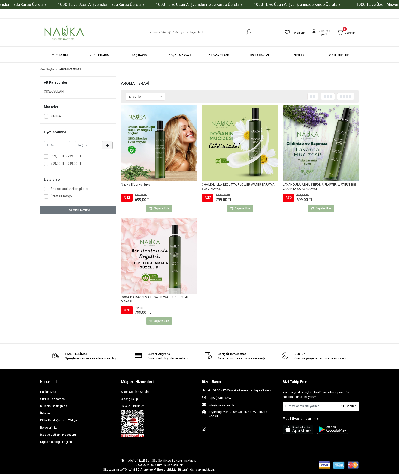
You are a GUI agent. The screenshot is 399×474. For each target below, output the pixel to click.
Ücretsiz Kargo (61, 196)
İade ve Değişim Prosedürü (58, 434)
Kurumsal (48, 382)
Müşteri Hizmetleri (137, 382)
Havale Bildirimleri (133, 406)
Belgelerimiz (48, 427)
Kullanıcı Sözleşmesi (54, 406)
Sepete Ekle (161, 208)
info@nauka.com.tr (221, 405)
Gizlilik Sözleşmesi (52, 399)
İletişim (45, 413)
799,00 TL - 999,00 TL (66, 163)
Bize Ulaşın (211, 382)
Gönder (350, 406)
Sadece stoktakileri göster (69, 189)
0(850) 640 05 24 (219, 398)
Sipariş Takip (129, 399)
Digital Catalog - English (56, 442)
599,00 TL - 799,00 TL (66, 156)
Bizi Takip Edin (295, 382)
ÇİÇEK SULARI (54, 91)
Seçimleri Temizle (78, 210)
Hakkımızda (48, 391)
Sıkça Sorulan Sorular (135, 391)
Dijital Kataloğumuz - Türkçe (58, 420)
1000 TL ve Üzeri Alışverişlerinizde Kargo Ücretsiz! (101, 4)
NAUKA (56, 116)
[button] (346, 32)
